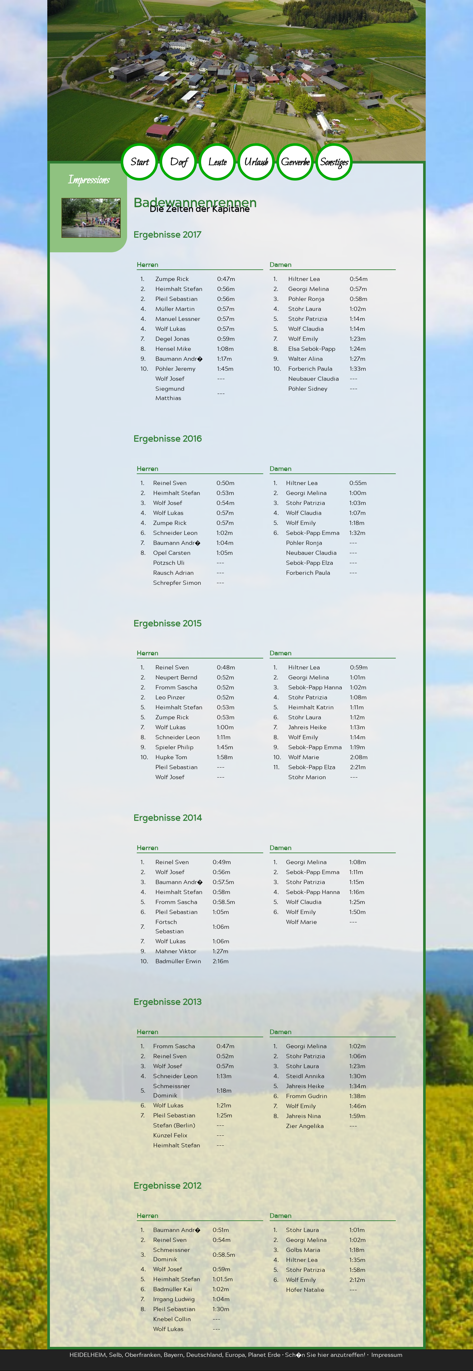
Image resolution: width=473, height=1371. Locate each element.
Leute (217, 162)
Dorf (178, 162)
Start (139, 162)
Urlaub (256, 162)
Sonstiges (334, 162)
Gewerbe (295, 162)
